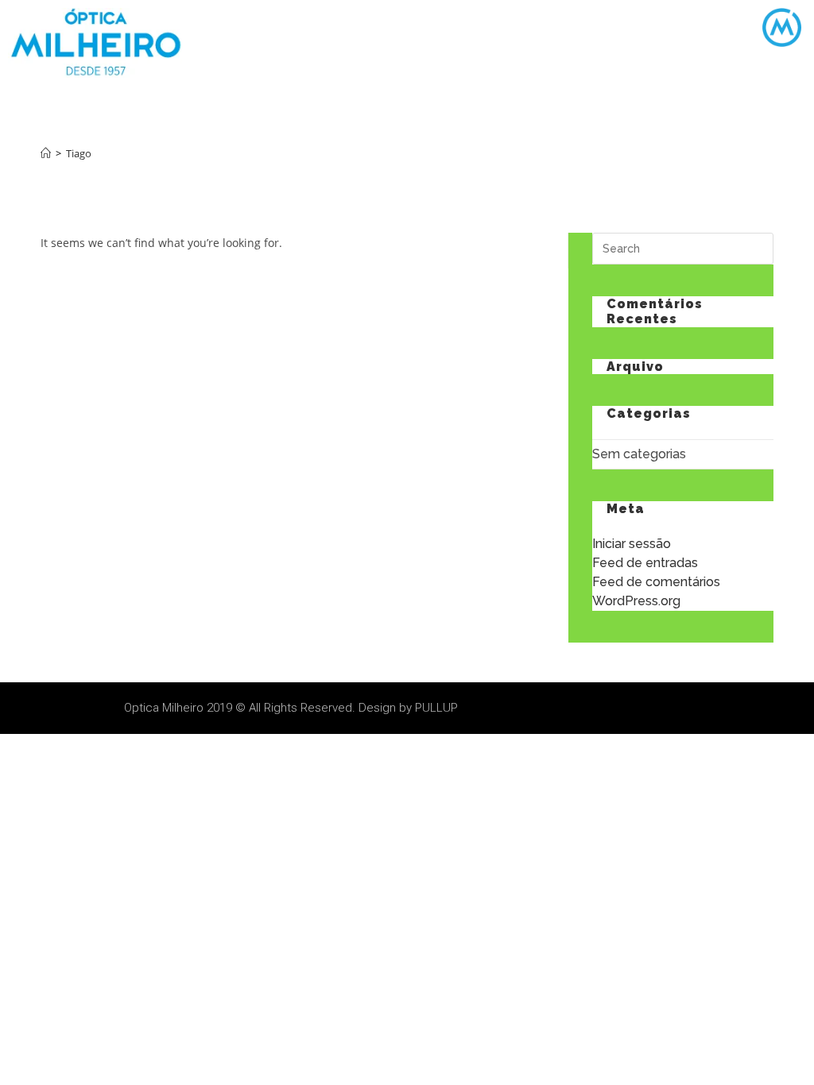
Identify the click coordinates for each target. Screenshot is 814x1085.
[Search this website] (682, 247)
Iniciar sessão (631, 543)
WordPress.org (636, 600)
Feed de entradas (645, 562)
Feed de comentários (656, 581)
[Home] (46, 153)
